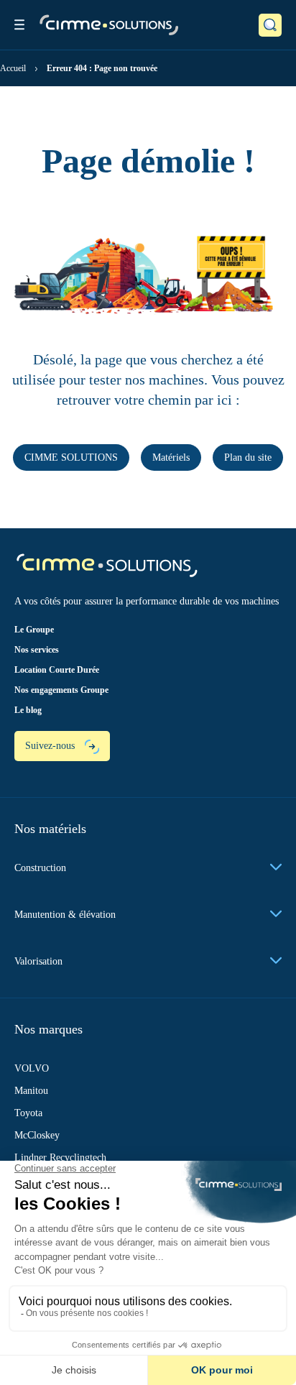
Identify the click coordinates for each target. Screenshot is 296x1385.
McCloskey (37, 1135)
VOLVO (31, 1068)
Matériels (171, 457)
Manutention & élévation (65, 914)
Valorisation (38, 961)
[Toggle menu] (19, 24)
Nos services (36, 650)
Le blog (28, 710)
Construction (40, 867)
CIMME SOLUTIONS (71, 457)
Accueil (13, 68)
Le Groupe (34, 630)
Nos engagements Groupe (61, 690)
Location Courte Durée (56, 670)
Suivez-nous (51, 745)
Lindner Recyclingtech (60, 1157)
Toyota (28, 1113)
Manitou (31, 1090)
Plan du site (248, 457)
